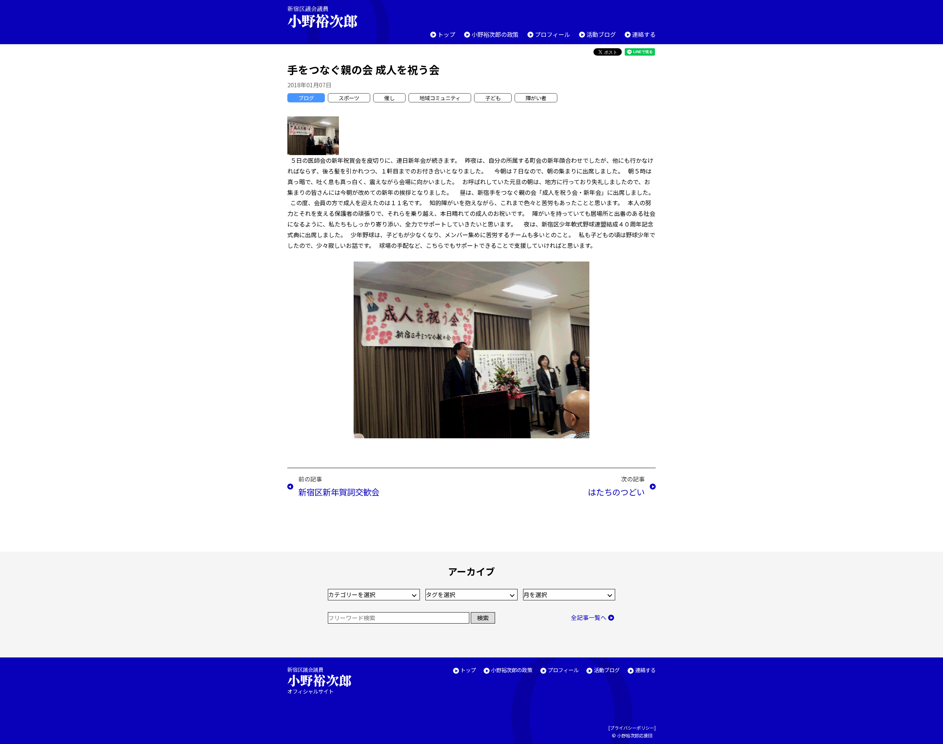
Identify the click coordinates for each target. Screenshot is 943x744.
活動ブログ (601, 34)
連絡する (644, 34)
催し (389, 98)
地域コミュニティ (440, 98)
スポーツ (349, 98)
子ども (493, 98)
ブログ (306, 98)
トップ (446, 34)
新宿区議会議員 (322, 16)
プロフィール (552, 34)
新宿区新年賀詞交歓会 (338, 492)
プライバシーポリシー (632, 727)
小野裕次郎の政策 (495, 34)
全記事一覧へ (588, 617)
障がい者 (536, 98)
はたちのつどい (616, 492)
